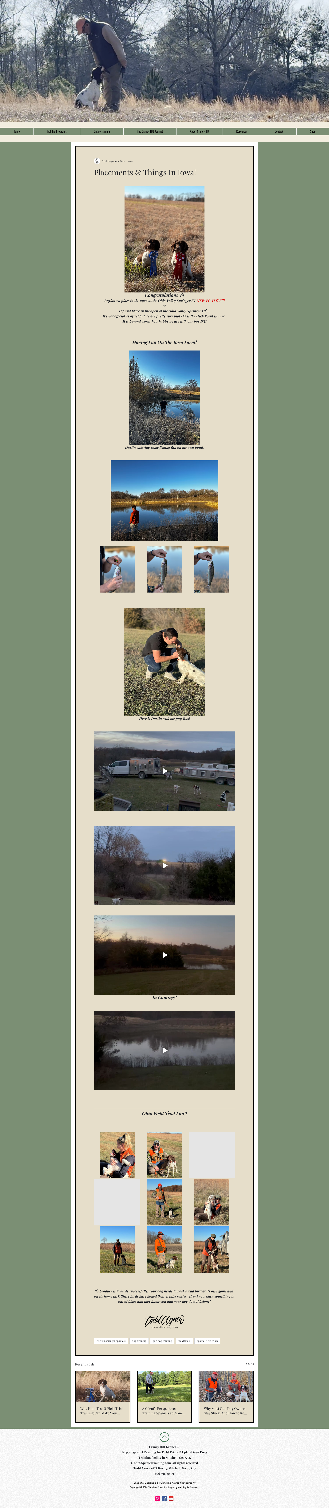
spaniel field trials (207, 1341)
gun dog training (162, 1341)
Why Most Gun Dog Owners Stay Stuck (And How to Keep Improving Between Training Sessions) (226, 1410)
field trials (184, 1341)
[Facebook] (164, 1498)
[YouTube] (171, 1498)
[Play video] (164, 771)
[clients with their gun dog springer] (226, 1386)
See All (250, 1363)
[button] (56, 131)
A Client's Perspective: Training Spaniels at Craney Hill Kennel (163, 1410)
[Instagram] (157, 1498)
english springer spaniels (111, 1341)
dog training (139, 1341)
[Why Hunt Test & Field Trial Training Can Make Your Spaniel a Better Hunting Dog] (103, 1386)
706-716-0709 (164, 1473)
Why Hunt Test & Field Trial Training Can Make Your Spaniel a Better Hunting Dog (102, 1410)
